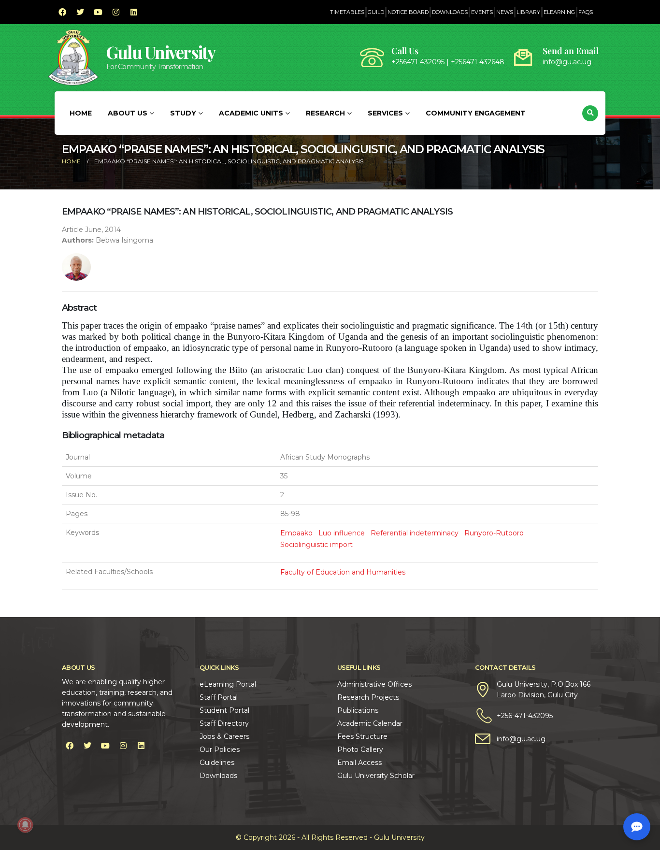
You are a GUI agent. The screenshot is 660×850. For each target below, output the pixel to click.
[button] (590, 113)
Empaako (296, 533)
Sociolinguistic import (316, 544)
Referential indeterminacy (415, 533)
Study (183, 113)
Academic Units (251, 113)
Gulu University (160, 52)
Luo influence (341, 533)
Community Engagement (476, 113)
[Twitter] (80, 12)
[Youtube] (98, 12)
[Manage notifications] (25, 825)
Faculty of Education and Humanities (342, 572)
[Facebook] (62, 12)
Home (81, 113)
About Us (127, 113)
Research (325, 113)
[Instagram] (116, 12)
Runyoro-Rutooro (494, 533)
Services (385, 113)
